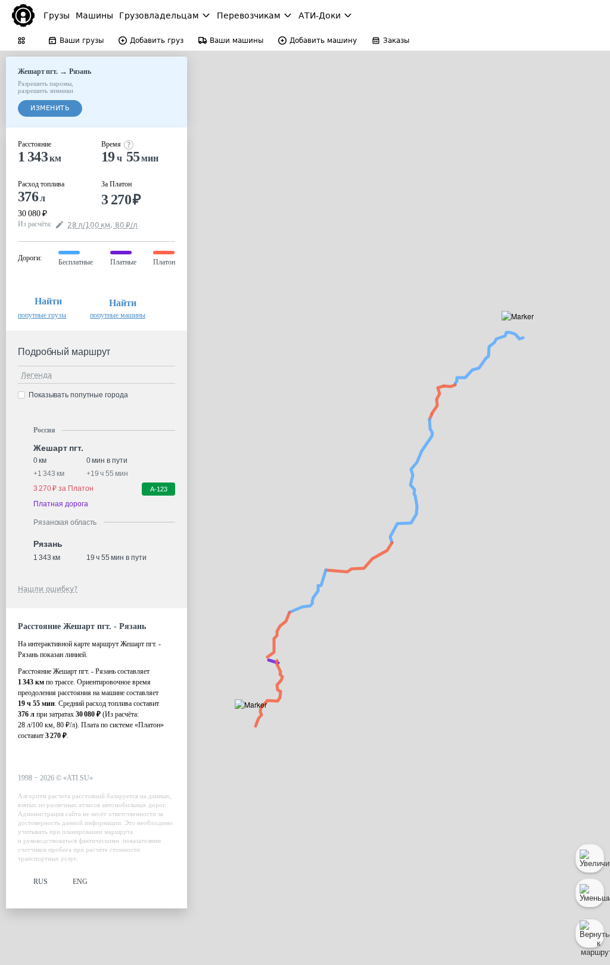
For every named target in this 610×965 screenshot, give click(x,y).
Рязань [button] (47, 544)
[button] (521, 329)
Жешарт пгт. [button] (58, 448)
